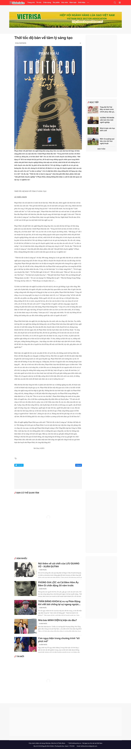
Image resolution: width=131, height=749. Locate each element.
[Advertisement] (101, 66)
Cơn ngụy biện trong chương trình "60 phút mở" (59, 640)
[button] (115, 3)
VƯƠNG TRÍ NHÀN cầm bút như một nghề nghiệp (107, 120)
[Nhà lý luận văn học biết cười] (93, 131)
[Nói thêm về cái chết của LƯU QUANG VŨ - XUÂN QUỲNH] (25, 569)
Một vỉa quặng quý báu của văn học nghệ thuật (107, 141)
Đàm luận (73, 2)
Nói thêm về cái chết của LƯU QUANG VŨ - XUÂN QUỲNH (59, 565)
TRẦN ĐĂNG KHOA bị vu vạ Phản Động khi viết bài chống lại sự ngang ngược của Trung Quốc (59, 603)
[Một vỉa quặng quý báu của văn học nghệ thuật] (93, 141)
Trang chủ (31, 2)
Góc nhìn (64, 2)
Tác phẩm (56, 2)
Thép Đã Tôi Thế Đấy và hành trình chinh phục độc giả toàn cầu (107, 109)
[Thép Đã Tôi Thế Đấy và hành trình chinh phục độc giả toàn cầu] (93, 109)
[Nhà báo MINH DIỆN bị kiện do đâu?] (25, 626)
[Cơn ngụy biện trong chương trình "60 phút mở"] (25, 644)
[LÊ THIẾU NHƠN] (17, 2)
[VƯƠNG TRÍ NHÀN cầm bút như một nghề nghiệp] (93, 120)
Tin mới (20, 656)
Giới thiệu (81, 2)
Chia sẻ (78, 465)
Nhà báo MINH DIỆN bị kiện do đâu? (57, 620)
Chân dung (47, 2)
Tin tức (38, 2)
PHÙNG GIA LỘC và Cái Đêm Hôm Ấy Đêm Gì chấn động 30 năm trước (58, 584)
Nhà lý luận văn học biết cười (107, 129)
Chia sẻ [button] (20, 465)
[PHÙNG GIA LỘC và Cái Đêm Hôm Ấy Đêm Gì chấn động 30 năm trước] (25, 588)
